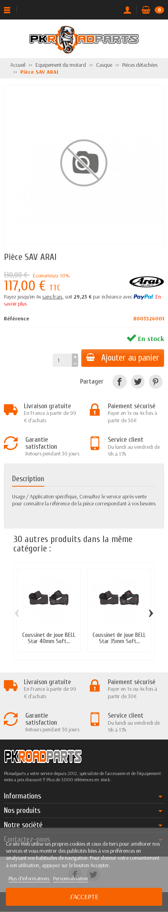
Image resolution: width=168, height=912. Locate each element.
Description (28, 478)
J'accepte (84, 896)
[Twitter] (138, 381)
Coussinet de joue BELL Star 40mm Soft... (48, 638)
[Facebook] (119, 381)
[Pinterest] (156, 381)
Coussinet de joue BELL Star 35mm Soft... (119, 638)
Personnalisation (70, 878)
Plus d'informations (29, 878)
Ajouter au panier (130, 358)
